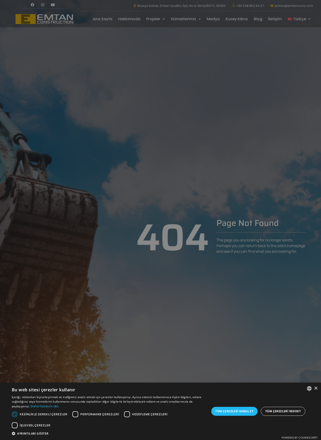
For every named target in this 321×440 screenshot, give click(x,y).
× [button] (315, 388)
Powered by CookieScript (299, 438)
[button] (108, 433)
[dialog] (160, 220)
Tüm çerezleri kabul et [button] (234, 411)
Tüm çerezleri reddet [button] (283, 411)
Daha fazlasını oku (45, 406)
